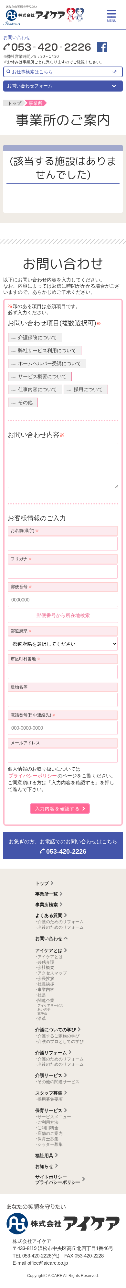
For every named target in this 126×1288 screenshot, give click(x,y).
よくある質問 (48, 915)
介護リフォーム (51, 1052)
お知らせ (44, 1166)
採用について (88, 389)
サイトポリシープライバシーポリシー (57, 1179)
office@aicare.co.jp (47, 1263)
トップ (42, 883)
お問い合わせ (48, 938)
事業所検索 (46, 904)
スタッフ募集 (48, 1093)
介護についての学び (55, 1029)
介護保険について (37, 337)
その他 (25, 402)
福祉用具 (44, 1155)
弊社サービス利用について (47, 350)
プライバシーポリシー (32, 775)
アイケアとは (48, 950)
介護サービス (48, 1075)
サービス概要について (42, 376)
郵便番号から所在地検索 (63, 615)
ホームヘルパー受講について (49, 363)
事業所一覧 (46, 894)
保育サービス (48, 1110)
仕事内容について (37, 389)
